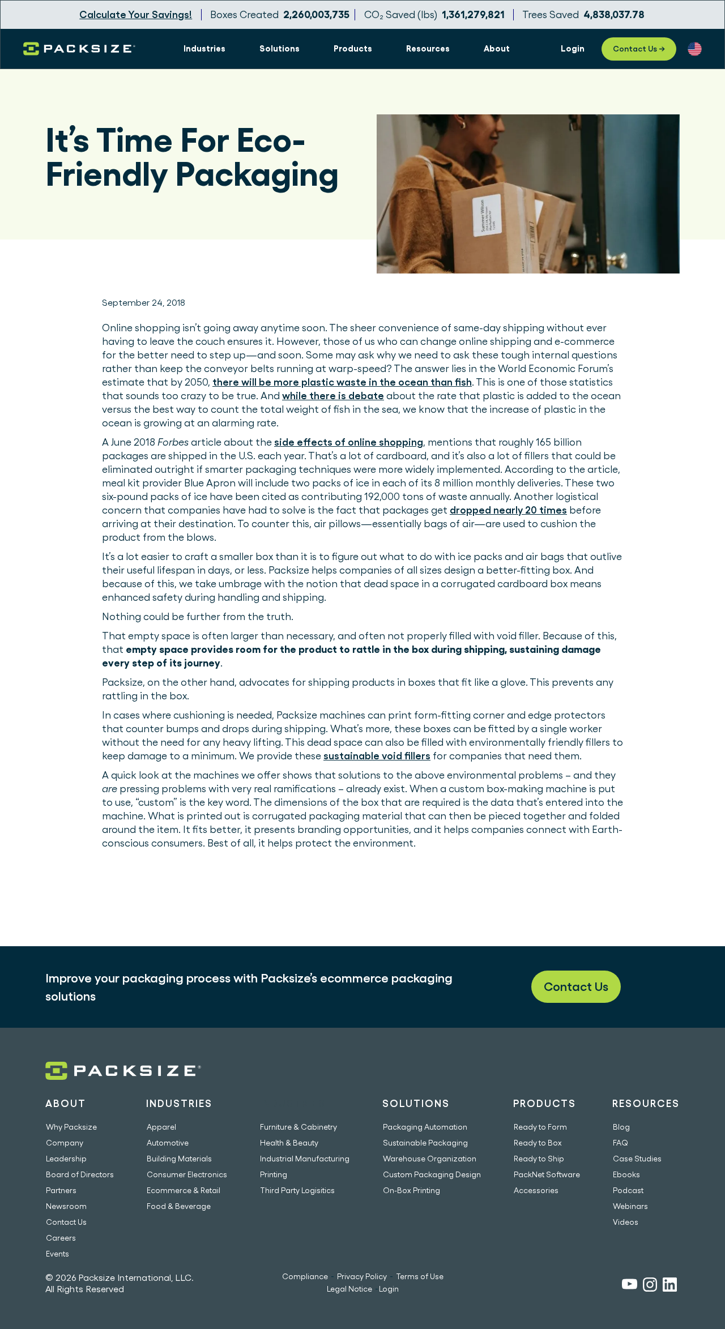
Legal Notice (349, 1288)
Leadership (66, 1158)
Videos (625, 1222)
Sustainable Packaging (425, 1142)
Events (57, 1253)
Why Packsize (71, 1126)
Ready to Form (540, 1126)
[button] (204, 49)
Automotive (168, 1142)
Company (64, 1142)
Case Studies (637, 1158)
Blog (621, 1126)
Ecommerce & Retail (183, 1190)
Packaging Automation (425, 1126)
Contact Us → (639, 48)
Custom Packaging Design (432, 1174)
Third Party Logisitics (297, 1190)
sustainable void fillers (376, 756)
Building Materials (179, 1158)
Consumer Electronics (187, 1174)
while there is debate (333, 395)
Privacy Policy (362, 1276)
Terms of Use (419, 1276)
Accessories (536, 1190)
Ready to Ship (539, 1158)
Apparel (161, 1126)
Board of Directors (80, 1174)
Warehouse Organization (429, 1158)
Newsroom (66, 1206)
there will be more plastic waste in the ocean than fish (342, 382)
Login (389, 1288)
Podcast (628, 1190)
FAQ (620, 1142)
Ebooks (626, 1174)
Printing (273, 1174)
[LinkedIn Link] (670, 1286)
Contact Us (576, 986)
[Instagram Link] (650, 1286)
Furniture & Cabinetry (298, 1126)
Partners (61, 1190)
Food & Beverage (179, 1206)
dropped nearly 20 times (508, 510)
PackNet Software (547, 1174)
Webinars (630, 1206)
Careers (61, 1237)
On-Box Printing (411, 1190)
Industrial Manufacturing (304, 1158)
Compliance (305, 1276)
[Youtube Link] (629, 1285)
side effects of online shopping (348, 442)
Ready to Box (538, 1142)
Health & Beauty (289, 1142)
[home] (79, 49)
